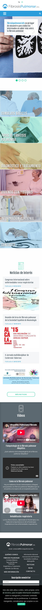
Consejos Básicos (11, 560)
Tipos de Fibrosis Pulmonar (11, 563)
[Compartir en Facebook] (31, 285)
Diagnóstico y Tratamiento (11, 566)
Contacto (30, 571)
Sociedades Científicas (31, 559)
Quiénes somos (11, 554)
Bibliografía (30, 561)
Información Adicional (31, 554)
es (22, 2)
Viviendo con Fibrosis (12, 568)
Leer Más (21, 104)
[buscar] (40, 13)
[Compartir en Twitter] (35, 285)
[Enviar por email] (27, 285)
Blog (30, 568)
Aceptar (21, 604)
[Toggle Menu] (3, 13)
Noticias (30, 564)
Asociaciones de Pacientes (30, 557)
